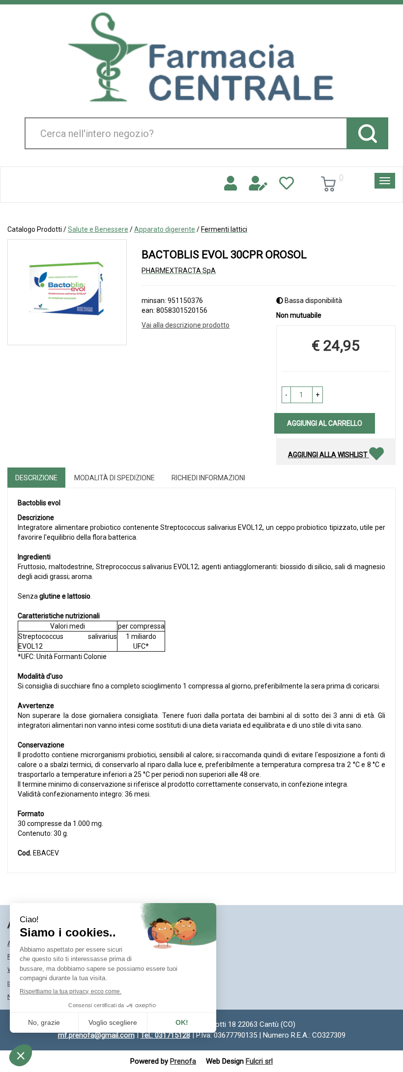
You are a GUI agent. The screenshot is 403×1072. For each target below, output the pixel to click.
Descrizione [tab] (36, 478)
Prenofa (183, 1061)
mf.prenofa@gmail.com (96, 1035)
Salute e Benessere (98, 229)
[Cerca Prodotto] (367, 133)
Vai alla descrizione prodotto (186, 325)
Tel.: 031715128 (165, 1035)
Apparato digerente (164, 229)
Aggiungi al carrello (324, 423)
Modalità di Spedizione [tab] (114, 478)
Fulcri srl (259, 1061)
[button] (286, 394)
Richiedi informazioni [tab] (208, 478)
